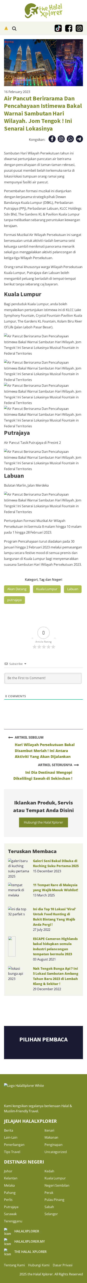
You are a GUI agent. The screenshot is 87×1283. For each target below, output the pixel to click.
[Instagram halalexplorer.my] (79, 28)
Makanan (51, 1137)
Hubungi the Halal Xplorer (43, 822)
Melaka (9, 1185)
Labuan (72, 589)
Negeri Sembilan (57, 1185)
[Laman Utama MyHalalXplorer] (43, 10)
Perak (49, 1192)
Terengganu (13, 1221)
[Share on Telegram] (79, 139)
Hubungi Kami (39, 1265)
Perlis (8, 1199)
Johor (8, 1171)
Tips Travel (12, 1152)
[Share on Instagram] (61, 139)
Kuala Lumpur (46, 589)
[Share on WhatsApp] (70, 139)
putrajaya (14, 600)
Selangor (51, 1214)
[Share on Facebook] (52, 139)
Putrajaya (11, 1207)
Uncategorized (56, 1152)
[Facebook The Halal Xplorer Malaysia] (68, 28)
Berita (8, 1130)
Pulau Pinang (54, 1199)
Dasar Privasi (63, 1265)
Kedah (49, 1171)
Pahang (9, 1192)
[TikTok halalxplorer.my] (58, 28)
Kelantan (10, 1178)
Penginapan (54, 1144)
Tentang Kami (14, 1265)
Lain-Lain (10, 1137)
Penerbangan (14, 1144)
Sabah (49, 1207)
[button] (6, 28)
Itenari (49, 1130)
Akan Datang (17, 589)
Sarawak (10, 1214)
